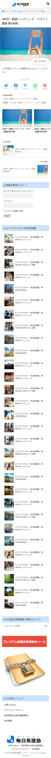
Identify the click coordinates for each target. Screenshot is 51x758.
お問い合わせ (10, 705)
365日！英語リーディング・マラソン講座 (20, 99)
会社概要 (8, 721)
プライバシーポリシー (14, 710)
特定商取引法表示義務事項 (16, 715)
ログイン (38, 68)
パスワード (8, 201)
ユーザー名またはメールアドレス (18, 191)
